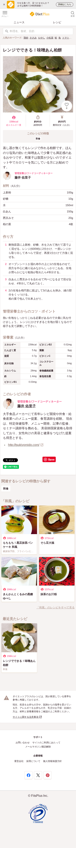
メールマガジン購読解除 (38, 746)
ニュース (19, 22)
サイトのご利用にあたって (46, 742)
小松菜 (49, 37)
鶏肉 (26, 37)
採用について (33, 761)
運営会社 (19, 761)
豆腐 (73, 37)
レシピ (57, 22)
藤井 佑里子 (26, 406)
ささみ (33, 37)
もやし (41, 37)
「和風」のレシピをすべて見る (55, 607)
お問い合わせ (23, 742)
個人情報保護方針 (52, 761)
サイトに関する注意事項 (26, 717)
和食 (38, 138)
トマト (65, 37)
